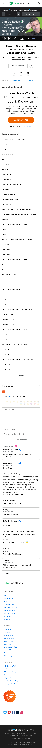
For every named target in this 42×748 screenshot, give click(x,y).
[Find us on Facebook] (13, 712)
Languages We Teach (10, 647)
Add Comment (21, 440)
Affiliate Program (8, 656)
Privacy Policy (16, 738)
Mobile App (7, 619)
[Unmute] (29, 38)
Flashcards (7, 601)
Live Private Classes (10, 607)
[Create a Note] (21, 73)
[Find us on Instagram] (21, 712)
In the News (7, 644)
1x (22, 38)
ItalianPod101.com (26, 735)
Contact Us (7, 687)
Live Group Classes (9, 610)
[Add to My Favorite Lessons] (14, 73)
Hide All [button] (21, 375)
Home (5, 595)
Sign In (10, 396)
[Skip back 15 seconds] (4, 38)
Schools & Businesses (10, 650)
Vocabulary (5, 80)
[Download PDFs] (28, 73)
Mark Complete (18, 66)
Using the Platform (9, 678)
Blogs (5, 653)
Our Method (7, 629)
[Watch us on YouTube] (9, 712)
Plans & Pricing (8, 641)
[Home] (19, 5)
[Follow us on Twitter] (5, 712)
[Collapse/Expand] (21, 386)
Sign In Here (28, 126)
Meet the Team (8, 635)
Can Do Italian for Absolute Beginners (23, 9)
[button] (39, 3)
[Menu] (3, 3)
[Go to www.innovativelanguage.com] (21, 729)
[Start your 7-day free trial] (9, 696)
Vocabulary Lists (8, 604)
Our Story (6, 632)
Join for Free (21, 119)
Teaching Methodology (10, 681)
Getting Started (8, 669)
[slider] (33, 38)
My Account (7, 675)
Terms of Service (25, 744)
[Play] (9, 38)
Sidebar (31, 14)
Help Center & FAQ (9, 666)
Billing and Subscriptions (11, 672)
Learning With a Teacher (11, 684)
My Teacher (7, 616)
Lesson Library (6, 9)
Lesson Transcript (17, 80)
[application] (21, 29)
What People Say (9, 638)
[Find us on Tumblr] (17, 712)
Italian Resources (9, 613)
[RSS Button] (3, 391)
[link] (3, 14)
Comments (29, 80)
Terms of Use (26, 738)
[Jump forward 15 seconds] (15, 38)
